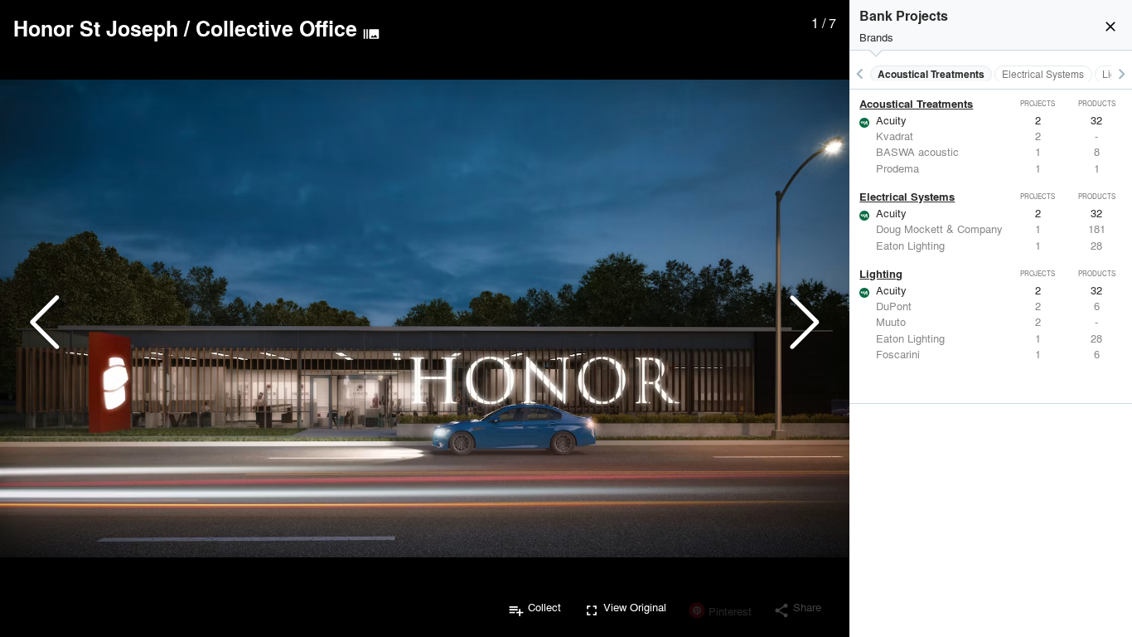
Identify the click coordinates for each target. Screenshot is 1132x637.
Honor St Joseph (95, 28)
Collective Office (276, 28)
